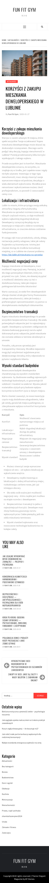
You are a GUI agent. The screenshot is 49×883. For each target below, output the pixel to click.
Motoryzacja (7, 799)
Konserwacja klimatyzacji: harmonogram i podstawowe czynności (15, 579)
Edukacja (5, 788)
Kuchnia (5, 794)
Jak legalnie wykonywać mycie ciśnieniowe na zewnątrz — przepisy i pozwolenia (14, 560)
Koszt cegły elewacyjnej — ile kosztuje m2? (20, 728)
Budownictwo (8, 777)
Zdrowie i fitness (9, 827)
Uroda (4, 821)
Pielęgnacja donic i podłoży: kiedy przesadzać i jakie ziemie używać (15, 640)
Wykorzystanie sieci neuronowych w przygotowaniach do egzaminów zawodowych (26, 666)
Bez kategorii (7, 766)
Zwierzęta (6, 832)
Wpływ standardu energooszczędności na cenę (21, 742)
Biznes (5, 772)
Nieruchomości (8, 805)
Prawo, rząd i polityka (11, 810)
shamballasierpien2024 (12, 816)
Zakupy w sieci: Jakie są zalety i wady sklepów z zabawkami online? (23, 677)
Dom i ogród (7, 783)
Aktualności (11, 81)
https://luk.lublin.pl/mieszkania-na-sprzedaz (22, 254)
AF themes (29, 879)
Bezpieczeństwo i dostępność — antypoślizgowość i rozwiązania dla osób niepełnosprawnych (13, 600)
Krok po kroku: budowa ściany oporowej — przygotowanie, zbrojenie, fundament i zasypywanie (15, 621)
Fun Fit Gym (24, 9)
